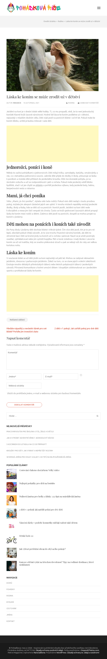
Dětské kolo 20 (26, 535)
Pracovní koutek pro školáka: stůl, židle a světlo (30, 431)
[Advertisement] (53, 144)
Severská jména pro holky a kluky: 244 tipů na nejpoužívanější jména (39, 457)
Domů (9, 583)
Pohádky (11, 589)
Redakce (17, 103)
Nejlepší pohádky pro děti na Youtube (37, 483)
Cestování (11, 608)
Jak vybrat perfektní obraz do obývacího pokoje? (42, 549)
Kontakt (11, 621)
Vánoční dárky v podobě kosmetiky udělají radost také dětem (48, 522)
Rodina (71, 103)
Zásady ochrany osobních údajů (49, 650)
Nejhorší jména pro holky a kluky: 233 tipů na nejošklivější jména (50, 496)
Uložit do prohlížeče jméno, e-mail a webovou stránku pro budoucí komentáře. (44, 393)
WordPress (61, 652)
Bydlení (10, 602)
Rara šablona (39, 652)
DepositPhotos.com (90, 650)
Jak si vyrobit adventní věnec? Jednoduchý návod (30, 438)
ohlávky (39, 185)
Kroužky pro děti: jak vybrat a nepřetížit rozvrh (30, 451)
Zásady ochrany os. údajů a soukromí (83, 652)
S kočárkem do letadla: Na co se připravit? (27, 444)
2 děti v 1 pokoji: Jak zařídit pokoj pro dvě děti (77, 328)
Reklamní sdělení (17, 320)
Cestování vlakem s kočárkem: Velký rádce (39, 470)
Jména (9, 615)
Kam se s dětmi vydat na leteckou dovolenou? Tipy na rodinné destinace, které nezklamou (56, 563)
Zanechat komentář (89, 103)
